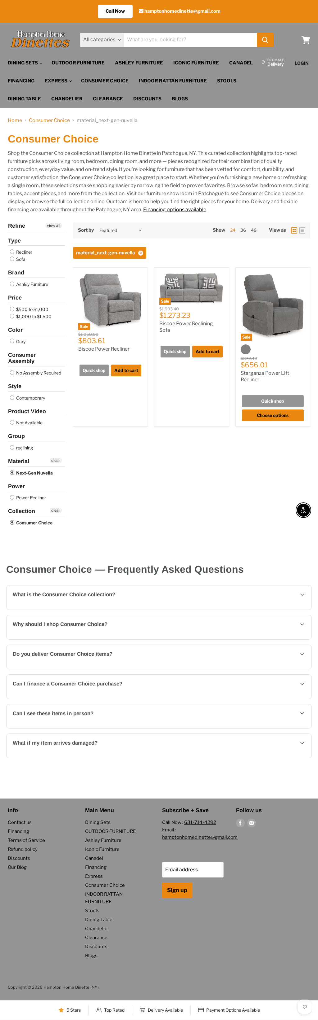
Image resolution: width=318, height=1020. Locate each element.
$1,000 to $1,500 (33, 316)
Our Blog (17, 867)
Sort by (86, 230)
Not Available (29, 422)
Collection (21, 511)
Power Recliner (30, 497)
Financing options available (174, 209)
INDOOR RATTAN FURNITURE (173, 81)
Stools (226, 81)
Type (14, 241)
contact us (289, 669)
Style (14, 386)
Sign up (177, 890)
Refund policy (23, 849)
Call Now (115, 11)
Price (15, 298)
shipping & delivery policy (177, 669)
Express (56, 81)
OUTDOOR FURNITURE (78, 63)
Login (302, 63)
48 (254, 230)
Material (18, 461)
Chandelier (67, 99)
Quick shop (94, 370)
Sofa (20, 259)
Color (15, 330)
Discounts (147, 99)
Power (16, 486)
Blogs (180, 99)
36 (243, 230)
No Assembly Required (38, 372)
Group (16, 436)
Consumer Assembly (22, 358)
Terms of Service (26, 840)
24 (232, 230)
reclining (24, 447)
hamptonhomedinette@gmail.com (181, 11)
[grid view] (294, 230)
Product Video (27, 411)
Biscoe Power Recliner (103, 349)
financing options (64, 698)
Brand (16, 272)
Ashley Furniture (139, 63)
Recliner (23, 252)
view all (53, 225)
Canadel (241, 63)
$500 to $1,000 (31, 309)
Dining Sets (23, 63)
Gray (20, 341)
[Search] (265, 40)
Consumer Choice (105, 81)
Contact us (20, 822)
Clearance (108, 99)
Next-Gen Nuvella (34, 472)
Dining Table (24, 99)
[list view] (302, 230)
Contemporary (30, 398)
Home (15, 120)
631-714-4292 (200, 822)
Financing (21, 81)
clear (55, 460)
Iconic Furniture (196, 63)
